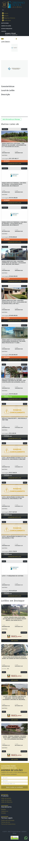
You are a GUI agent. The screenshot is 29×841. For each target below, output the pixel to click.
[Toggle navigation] (3, 10)
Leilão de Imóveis (6, 798)
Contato (3, 31)
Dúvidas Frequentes (6, 28)
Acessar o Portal (10, 33)
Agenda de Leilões (6, 25)
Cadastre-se (4, 811)
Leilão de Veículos (6, 800)
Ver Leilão (14, 641)
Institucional (5, 23)
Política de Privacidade (7, 820)
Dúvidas (3, 809)
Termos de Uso (5, 822)
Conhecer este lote (14, 164)
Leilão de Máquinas (6, 802)
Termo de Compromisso (8, 824)
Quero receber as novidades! (14, 787)
